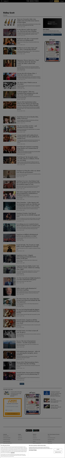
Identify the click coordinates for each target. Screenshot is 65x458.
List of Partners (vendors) (33, 450)
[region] (32, 451)
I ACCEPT (58, 449)
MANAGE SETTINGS (58, 452)
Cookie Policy (13, 452)
